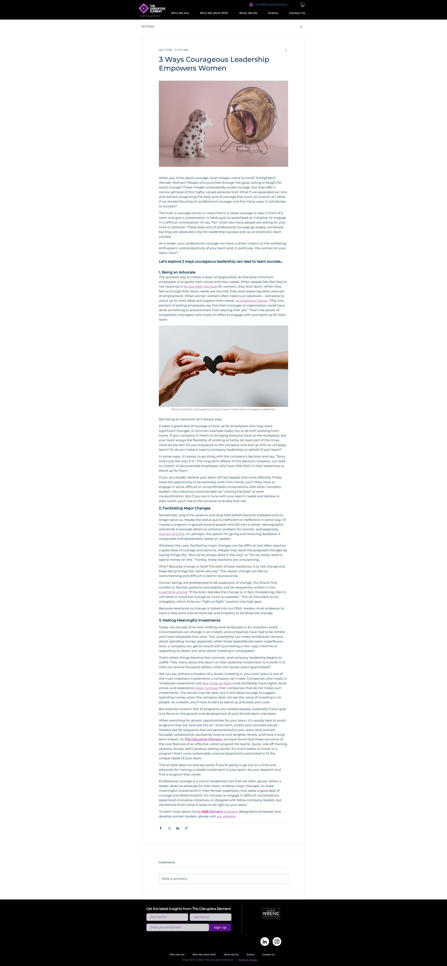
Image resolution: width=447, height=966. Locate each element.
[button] (181, 13)
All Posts (147, 26)
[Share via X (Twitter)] (169, 828)
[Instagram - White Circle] (277, 941)
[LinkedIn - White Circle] (264, 941)
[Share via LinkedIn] (177, 828)
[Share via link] (186, 828)
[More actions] (286, 50)
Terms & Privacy (248, 959)
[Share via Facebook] (160, 828)
